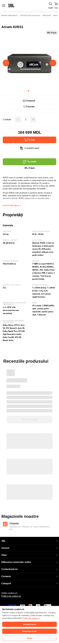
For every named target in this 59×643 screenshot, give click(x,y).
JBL (3, 541)
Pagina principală (9, 15)
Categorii (6, 583)
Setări (29, 638)
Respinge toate (29, 631)
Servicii (5, 548)
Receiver (47, 15)
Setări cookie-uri (9, 593)
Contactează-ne (9, 569)
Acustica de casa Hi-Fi (30, 15)
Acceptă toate (29, 624)
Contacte (6, 576)
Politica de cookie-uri (11, 596)
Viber (4, 555)
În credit (32, 162)
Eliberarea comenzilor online (16, 562)
